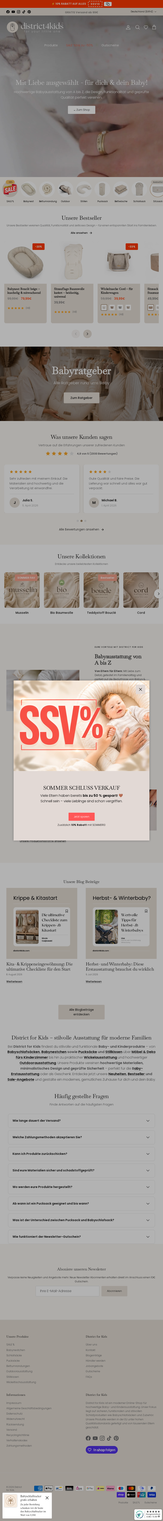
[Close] (47, 1497)
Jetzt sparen (81, 816)
